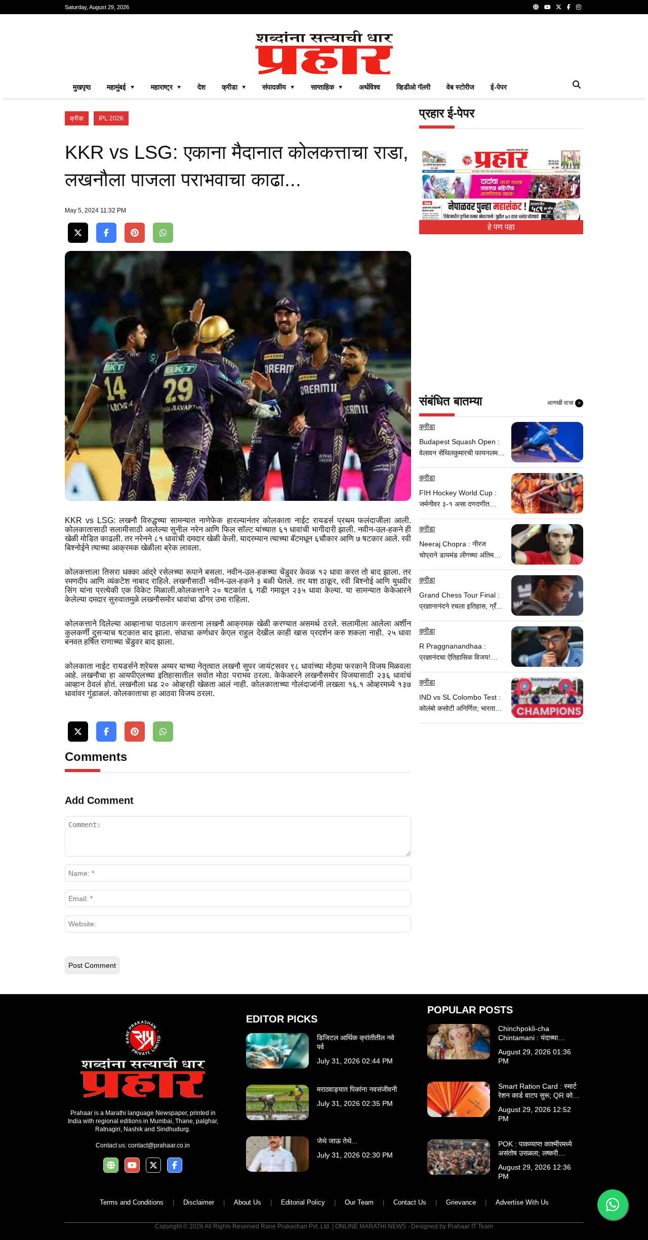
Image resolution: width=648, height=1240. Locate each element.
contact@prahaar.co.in (159, 1145)
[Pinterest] (135, 233)
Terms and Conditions (132, 1202)
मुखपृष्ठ (82, 87)
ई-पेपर (499, 87)
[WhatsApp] (163, 233)
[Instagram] (578, 7)
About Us (247, 1202)
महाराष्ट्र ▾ (166, 87)
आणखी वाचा (564, 402)
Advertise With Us (522, 1202)
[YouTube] (547, 7)
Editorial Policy (303, 1202)
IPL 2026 (111, 118)
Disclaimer (198, 1202)
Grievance (461, 1202)
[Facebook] (569, 7)
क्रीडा (77, 118)
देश (201, 87)
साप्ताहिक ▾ (327, 87)
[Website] (536, 7)
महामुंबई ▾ (121, 87)
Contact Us (409, 1202)
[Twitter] (558, 7)
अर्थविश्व (369, 87)
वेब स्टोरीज (460, 87)
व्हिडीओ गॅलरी (413, 87)
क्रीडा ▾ (234, 87)
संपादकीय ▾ (278, 87)
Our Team (359, 1202)
